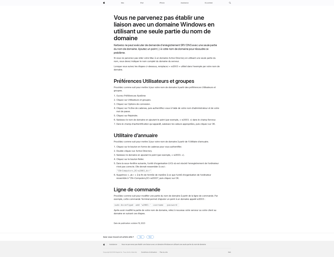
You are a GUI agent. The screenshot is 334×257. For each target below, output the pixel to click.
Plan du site (164, 252)
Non (150, 237)
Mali (229, 252)
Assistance (113, 244)
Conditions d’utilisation (149, 252)
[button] (230, 3)
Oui (140, 237)
